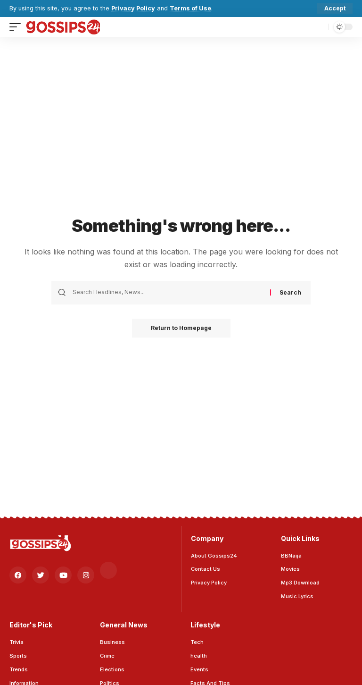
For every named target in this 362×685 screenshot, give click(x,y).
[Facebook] (17, 575)
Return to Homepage (181, 327)
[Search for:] (168, 292)
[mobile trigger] (17, 27)
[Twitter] (40, 575)
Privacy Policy (133, 8)
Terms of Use (190, 8)
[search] (319, 27)
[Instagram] (85, 575)
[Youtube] (63, 575)
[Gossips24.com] (62, 27)
